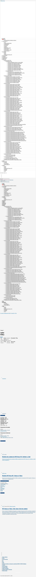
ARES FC (5, 47)
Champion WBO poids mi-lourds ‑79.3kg (13, 121)
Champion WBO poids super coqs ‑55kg (13, 255)
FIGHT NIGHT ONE (7, 49)
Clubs (3, 160)
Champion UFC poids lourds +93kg (14, 215)
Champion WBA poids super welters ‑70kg (14, 104)
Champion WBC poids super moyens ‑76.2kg (14, 87)
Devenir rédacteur (4, 557)
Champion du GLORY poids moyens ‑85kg (14, 129)
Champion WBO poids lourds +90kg (12, 123)
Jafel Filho (4, 437)
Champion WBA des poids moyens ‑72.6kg (14, 105)
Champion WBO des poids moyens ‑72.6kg (14, 119)
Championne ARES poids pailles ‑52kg (13, 150)
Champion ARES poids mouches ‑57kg (13, 142)
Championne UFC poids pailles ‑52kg (14, 217)
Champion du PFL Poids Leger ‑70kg (13, 80)
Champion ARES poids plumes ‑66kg (13, 144)
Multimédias (4, 161)
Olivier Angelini (12, 506)
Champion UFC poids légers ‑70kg (14, 66)
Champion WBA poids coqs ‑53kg (12, 97)
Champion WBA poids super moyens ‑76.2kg (14, 106)
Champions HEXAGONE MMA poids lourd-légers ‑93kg (16, 137)
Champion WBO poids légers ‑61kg (12, 115)
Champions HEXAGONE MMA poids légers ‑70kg (15, 134)
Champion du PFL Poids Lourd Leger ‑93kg (14, 77)
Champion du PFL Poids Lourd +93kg (13, 76)
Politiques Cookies (5, 567)
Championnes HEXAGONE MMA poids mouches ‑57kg (16, 140)
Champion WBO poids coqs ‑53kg (12, 112)
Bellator (5, 169)
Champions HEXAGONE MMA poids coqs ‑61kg (14, 274)
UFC (5, 42)
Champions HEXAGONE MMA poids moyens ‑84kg (15, 136)
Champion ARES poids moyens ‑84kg (13, 147)
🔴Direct (3, 39)
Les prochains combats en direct (10, 40)
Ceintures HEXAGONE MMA (9, 131)
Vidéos (3, 165)
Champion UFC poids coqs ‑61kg (14, 64)
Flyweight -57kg (14, 313)
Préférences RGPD (18, 572)
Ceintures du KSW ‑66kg (10, 155)
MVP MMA (6, 45)
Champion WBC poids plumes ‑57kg (12, 93)
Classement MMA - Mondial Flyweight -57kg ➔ (5, 430)
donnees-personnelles (5, 568)
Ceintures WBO (7, 111)
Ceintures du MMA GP (8, 156)
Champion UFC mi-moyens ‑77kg (14, 67)
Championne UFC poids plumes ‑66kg (15, 74)
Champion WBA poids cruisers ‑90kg (13, 108)
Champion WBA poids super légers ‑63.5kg (14, 102)
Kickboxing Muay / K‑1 (8, 168)
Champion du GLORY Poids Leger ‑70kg (13, 128)
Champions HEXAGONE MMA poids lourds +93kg (15, 138)
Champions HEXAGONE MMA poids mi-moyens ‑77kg (16, 135)
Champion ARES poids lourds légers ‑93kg (14, 148)
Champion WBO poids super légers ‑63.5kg (14, 116)
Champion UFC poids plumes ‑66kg (14, 65)
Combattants (4, 57)
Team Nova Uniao (9, 437)
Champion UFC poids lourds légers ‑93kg (15, 69)
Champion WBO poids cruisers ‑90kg (13, 122)
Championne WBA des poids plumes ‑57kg (14, 110)
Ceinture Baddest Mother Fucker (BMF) (15, 62)
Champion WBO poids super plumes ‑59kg (14, 114)
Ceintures (4, 59)
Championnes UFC (9, 216)
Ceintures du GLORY (8, 126)
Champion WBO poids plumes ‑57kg (13, 256)
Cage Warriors (6, 50)
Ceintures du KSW (7, 294)
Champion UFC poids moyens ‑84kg (14, 68)
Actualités (4, 51)
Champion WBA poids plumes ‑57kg (12, 99)
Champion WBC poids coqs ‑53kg (12, 95)
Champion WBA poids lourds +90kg (12, 109)
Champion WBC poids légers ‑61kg (12, 236)
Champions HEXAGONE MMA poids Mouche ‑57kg (15, 132)
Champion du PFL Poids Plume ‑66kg (13, 81)
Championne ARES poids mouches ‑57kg (13, 151)
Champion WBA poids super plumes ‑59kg (14, 100)
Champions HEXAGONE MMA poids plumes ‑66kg (15, 275)
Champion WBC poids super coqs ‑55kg (13, 94)
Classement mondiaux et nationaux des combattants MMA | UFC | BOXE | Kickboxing (14, 563)
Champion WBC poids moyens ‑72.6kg (13, 88)
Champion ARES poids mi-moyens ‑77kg (13, 146)
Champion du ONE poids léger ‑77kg (11, 158)
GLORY (5, 46)
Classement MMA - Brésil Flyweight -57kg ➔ (4, 436)
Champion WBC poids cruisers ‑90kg (13, 85)
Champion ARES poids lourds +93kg (12, 149)
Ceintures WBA (7, 96)
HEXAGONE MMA (7, 193)
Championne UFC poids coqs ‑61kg (14, 73)
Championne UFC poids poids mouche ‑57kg (16, 72)
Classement (4, 58)
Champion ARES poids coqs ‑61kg (12, 143)
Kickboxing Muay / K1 (8, 54)
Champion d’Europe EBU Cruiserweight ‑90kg (12, 159)
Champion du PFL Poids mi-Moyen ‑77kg (13, 79)
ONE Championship (7, 43)
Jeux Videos (6, 163)
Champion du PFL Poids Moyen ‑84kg (13, 78)
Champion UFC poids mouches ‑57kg (15, 63)
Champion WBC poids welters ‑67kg (12, 90)
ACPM (18, 574)
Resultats (3, 565)
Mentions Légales (4, 570)
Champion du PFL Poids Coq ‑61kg (12, 82)
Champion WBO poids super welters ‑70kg (14, 118)
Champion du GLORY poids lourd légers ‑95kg (14, 130)
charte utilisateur (4, 566)
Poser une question (5, 559)
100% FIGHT (6, 194)
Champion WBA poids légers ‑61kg (12, 101)
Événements (4, 55)
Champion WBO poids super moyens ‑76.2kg (14, 120)
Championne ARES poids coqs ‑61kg (12, 152)
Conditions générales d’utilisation (7, 569)
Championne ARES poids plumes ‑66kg (13, 293)
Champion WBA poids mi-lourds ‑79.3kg (13, 107)
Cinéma (5, 162)
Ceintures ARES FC (7, 141)
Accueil (3, 38)
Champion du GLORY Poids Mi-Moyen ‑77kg (14, 127)
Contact (3, 558)
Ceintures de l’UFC (7, 60)
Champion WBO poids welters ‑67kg (13, 117)
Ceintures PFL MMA (8, 75)
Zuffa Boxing (6, 44)
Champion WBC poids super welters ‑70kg (14, 89)
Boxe (5, 53)
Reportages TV (7, 164)
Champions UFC (9, 61)
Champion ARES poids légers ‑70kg (12, 145)
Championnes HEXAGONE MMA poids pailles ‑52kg (15, 139)
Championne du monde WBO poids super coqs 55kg (16, 124)
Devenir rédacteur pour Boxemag (6, 179)
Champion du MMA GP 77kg (11, 157)
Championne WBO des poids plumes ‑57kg (14, 125)
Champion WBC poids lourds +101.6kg (13, 84)
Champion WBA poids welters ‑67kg (12, 103)
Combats (4, 56)
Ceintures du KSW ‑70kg (10, 295)
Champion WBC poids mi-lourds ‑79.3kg (13, 86)
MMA (5, 52)
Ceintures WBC (7, 83)
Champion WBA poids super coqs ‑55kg (13, 98)
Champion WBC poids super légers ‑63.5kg (14, 91)
